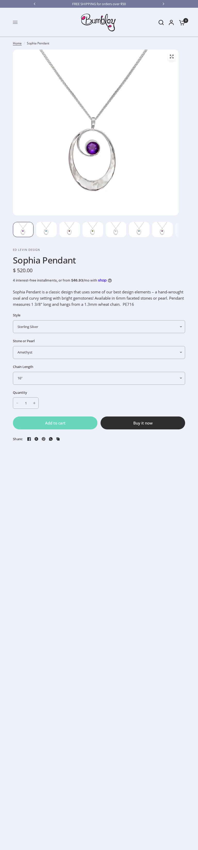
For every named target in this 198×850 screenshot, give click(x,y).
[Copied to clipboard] (58, 439)
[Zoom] (172, 56)
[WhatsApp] (51, 439)
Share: (18, 439)
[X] (36, 439)
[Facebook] (29, 439)
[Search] (161, 22)
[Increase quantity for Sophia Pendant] (34, 403)
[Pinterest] (43, 439)
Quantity (20, 392)
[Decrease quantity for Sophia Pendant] (17, 403)
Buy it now (143, 423)
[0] (180, 22)
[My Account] (171, 22)
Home (17, 43)
